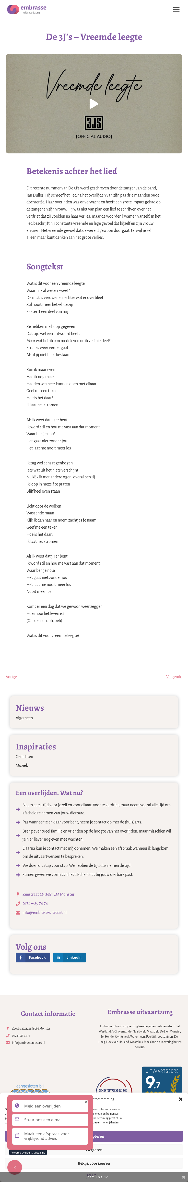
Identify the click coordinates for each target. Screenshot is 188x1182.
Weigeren (94, 1150)
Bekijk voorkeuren (94, 1163)
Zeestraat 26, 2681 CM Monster (48, 894)
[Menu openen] (176, 9)
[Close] (86, 1102)
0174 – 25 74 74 (35, 903)
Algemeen (24, 718)
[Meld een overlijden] (14, 1167)
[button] (180, 1099)
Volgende (174, 677)
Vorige (11, 677)
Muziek (22, 765)
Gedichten (24, 757)
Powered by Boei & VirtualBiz (28, 1152)
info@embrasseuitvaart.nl (45, 912)
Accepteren (94, 1136)
